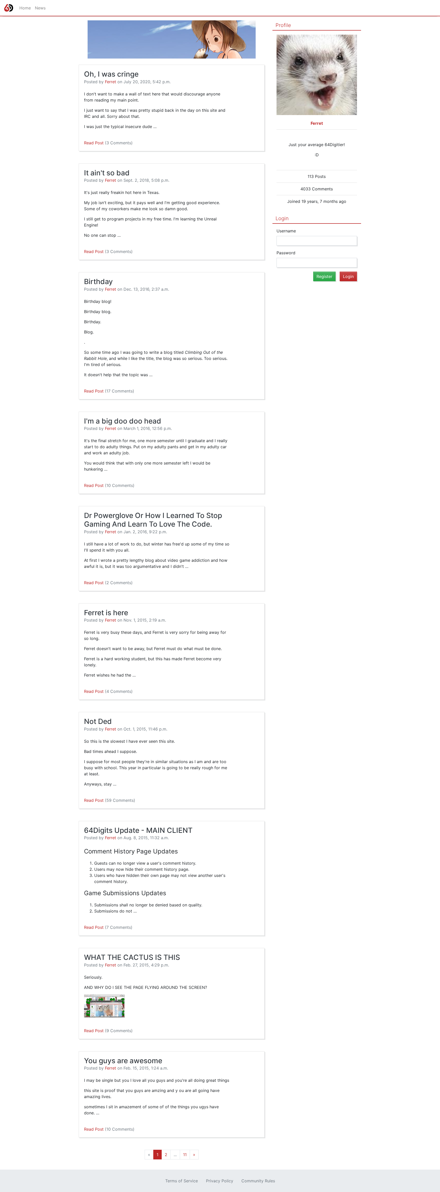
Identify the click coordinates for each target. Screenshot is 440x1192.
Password (286, 252)
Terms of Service (181, 1180)
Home (25, 7)
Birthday (98, 281)
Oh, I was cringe (111, 74)
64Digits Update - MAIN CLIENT (138, 830)
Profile (283, 25)
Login (282, 218)
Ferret (110, 81)
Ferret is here (106, 612)
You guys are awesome (123, 1060)
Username (286, 230)
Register (324, 276)
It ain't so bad (107, 173)
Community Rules (258, 1180)
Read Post (108, 142)
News (40, 7)
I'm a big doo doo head (122, 421)
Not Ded (98, 721)
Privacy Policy (219, 1180)
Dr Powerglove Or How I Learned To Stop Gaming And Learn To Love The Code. (153, 519)
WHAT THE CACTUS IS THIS (132, 957)
